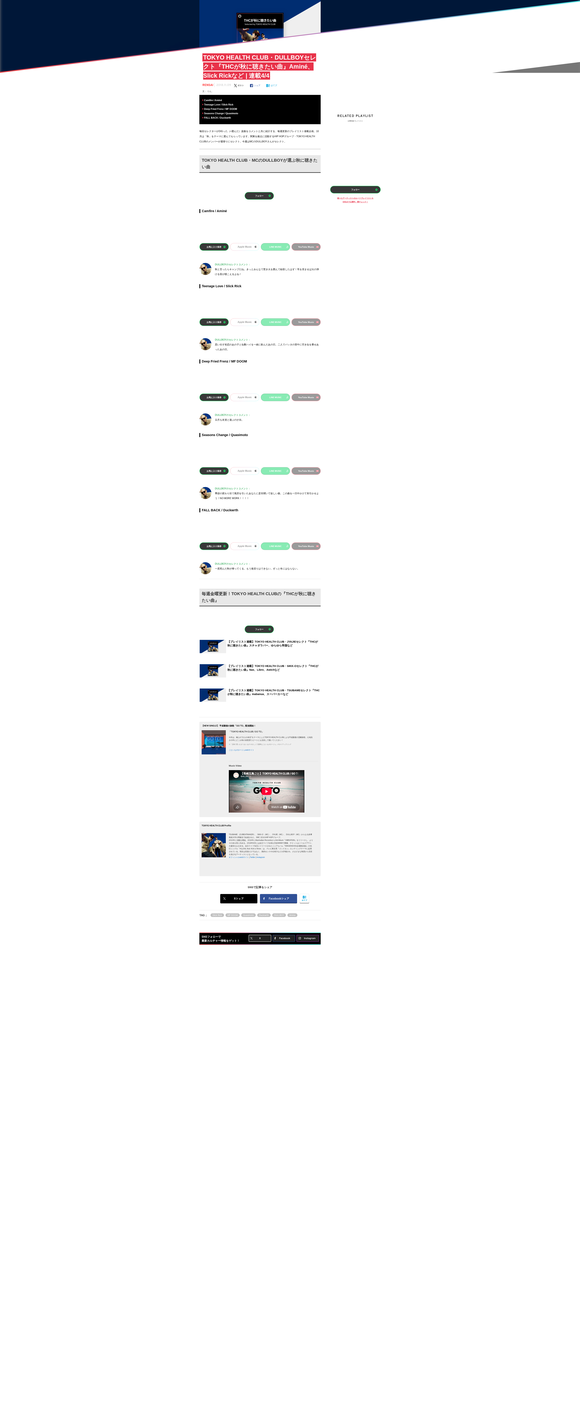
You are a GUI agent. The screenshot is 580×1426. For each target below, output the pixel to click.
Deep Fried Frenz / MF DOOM (220, 109)
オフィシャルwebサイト (239, 857)
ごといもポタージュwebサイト (241, 750)
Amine (292, 915)
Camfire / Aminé (213, 100)
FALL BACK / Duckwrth (217, 117)
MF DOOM (232, 915)
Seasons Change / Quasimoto (221, 113)
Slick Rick (217, 915)
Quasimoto (248, 915)
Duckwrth (264, 915)
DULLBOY (279, 915)
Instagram (261, 857)
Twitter (252, 857)
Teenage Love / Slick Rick (218, 104)
